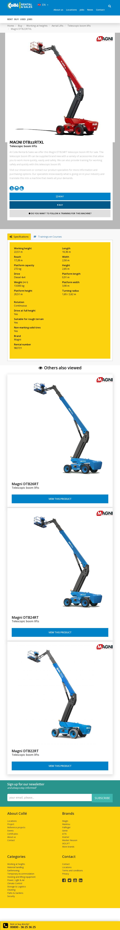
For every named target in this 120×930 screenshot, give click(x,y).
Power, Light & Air (16, 880)
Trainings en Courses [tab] (50, 236)
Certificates (12, 833)
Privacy (65, 873)
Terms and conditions (72, 870)
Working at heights (16, 864)
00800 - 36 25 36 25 (23, 927)
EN (43, 4)
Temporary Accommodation (20, 873)
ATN (64, 833)
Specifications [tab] (21, 236)
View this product (60, 498)
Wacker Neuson (69, 840)
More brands (68, 846)
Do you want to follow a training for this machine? (60, 213)
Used (23, 19)
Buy (16, 19)
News (90, 9)
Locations (71, 9)
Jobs (82, 9)
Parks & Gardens (15, 893)
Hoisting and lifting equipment (21, 877)
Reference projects (16, 827)
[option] (60, 87)
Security (11, 896)
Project (10, 824)
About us (58, 9)
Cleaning (11, 889)
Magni (65, 821)
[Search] (110, 6)
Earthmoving (13, 870)
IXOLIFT (66, 843)
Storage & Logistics (16, 886)
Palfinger (66, 827)
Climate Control (14, 883)
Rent (10, 19)
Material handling (15, 867)
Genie (65, 830)
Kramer (65, 837)
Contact (100, 9)
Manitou (66, 824)
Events (10, 830)
